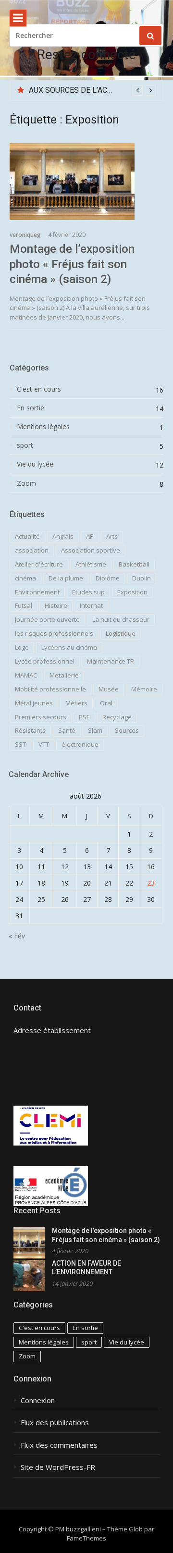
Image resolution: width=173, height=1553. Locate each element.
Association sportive (90, 550)
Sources (127, 730)
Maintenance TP (110, 661)
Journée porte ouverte (47, 619)
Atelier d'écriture (39, 564)
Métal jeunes (34, 703)
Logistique (121, 633)
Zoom (26, 483)
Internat (91, 605)
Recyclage (117, 717)
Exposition (132, 592)
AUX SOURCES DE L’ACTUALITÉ (82, 90)
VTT (43, 744)
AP (90, 536)
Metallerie (64, 675)
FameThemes (86, 1538)
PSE (84, 717)
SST (20, 744)
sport (25, 445)
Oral (106, 703)
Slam (95, 730)
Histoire (56, 605)
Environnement (37, 592)
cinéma (25, 578)
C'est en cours (39, 389)
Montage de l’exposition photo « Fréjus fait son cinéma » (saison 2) (72, 263)
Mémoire (144, 689)
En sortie (30, 408)
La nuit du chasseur (120, 619)
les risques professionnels (54, 633)
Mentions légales (43, 426)
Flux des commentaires (59, 1445)
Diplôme (108, 578)
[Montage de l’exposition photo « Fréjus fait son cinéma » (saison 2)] (86, 181)
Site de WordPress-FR (58, 1467)
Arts (112, 536)
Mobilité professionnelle (50, 689)
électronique (80, 744)
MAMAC (26, 675)
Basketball (134, 564)
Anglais (63, 536)
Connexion (38, 1400)
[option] (92, 90)
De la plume (66, 578)
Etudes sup (88, 592)
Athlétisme (90, 564)
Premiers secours (40, 717)
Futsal (23, 605)
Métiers (76, 703)
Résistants (30, 730)
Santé (66, 730)
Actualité (27, 536)
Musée (109, 689)
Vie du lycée (35, 464)
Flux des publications (55, 1422)
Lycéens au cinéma (69, 647)
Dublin (141, 578)
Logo (22, 647)
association (32, 550)
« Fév (17, 935)
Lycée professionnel (44, 661)
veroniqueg (25, 235)
